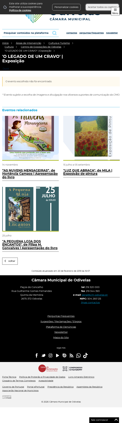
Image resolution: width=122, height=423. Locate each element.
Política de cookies (20, 10)
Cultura (9, 47)
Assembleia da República (89, 387)
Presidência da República (60, 387)
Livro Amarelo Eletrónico (81, 377)
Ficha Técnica (9, 377)
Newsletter (112, 33)
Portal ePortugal (35, 387)
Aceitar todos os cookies (102, 7)
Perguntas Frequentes (91, 33)
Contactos (71, 33)
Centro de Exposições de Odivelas (41, 47)
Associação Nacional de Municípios (20, 391)
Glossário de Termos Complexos (19, 381)
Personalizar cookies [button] (66, 7)
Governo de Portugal (13, 387)
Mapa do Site (61, 337)
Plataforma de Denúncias (61, 327)
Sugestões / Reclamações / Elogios (61, 321)
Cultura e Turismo (59, 43)
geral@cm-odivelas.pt (95, 295)
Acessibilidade (46, 381)
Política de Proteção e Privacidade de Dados (42, 377)
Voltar (11, 261)
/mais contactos (90, 302)
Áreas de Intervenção (28, 43)
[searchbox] (30, 33)
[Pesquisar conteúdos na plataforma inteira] (55, 33)
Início (5, 43)
